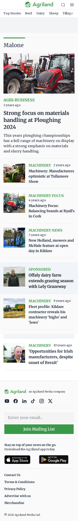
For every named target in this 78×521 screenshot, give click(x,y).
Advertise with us (17, 496)
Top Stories (12, 13)
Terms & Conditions (19, 482)
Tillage (68, 13)
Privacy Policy (14, 489)
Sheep (53, 13)
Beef (28, 13)
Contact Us (12, 475)
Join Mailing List (39, 429)
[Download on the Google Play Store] (56, 459)
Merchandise (14, 503)
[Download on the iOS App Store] (20, 459)
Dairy (40, 13)
